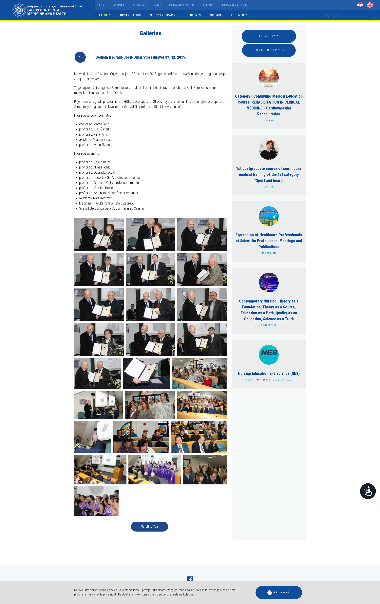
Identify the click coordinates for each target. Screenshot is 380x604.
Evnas (157, 5)
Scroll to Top (149, 526)
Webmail (119, 5)
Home (102, 5)
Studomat (139, 5)
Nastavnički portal (182, 5)
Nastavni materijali (235, 5)
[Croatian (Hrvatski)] (360, 5)
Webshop (208, 5)
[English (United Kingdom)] (370, 5)
